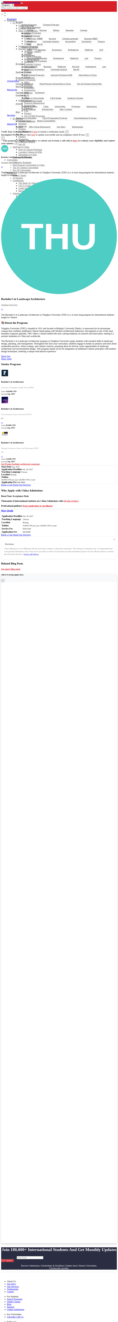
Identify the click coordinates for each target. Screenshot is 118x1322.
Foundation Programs (31, 33)
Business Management (37, 58)
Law (29, 44)
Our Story (61, 127)
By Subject (20, 64)
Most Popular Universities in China (29, 165)
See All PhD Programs (37, 61)
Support (19, 127)
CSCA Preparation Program (54, 118)
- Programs (14, 13)
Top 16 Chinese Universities (25, 167)
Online (30, 30)
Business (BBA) (91, 38)
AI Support (18, 178)
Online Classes (19, 175)
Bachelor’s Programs (30, 36)
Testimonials (77, 127)
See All (21, 144)
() (2, 423)
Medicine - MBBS (35, 38)
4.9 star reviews (71, 501)
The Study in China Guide (32, 98)
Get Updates (7, 1261)
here (35, 132)
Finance (22, 136)
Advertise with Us (15, 1317)
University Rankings (22, 162)
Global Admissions (15, 1309)
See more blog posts (10, 569)
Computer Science (51, 41)
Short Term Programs (31, 27)
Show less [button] (5, 356)
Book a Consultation (46, 120)
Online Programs (29, 24)
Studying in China (21, 147)
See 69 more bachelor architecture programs (20, 464)
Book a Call (7, 485)
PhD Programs (28, 55)
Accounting (70, 41)
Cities (45, 106)
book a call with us (31, 554)
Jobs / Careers (65, 109)
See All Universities (22, 170)
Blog (18, 112)
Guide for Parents (75, 98)
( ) (2, 167)
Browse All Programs (25, 77)
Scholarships (47, 109)
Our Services (13, 1286)
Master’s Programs (29, 47)
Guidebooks (21, 95)
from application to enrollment (38, 506)
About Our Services (22, 485)
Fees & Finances (28, 109)
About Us (12, 124)
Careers (10, 1291)
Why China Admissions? (40, 127)
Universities (12, 160)
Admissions (91, 106)
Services (11, 115)
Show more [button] (6, 359)
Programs (12, 19)
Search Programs (14, 1299)
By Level (19, 22)
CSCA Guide (55, 98)
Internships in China (27, 154)
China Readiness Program (85, 118)
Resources (12, 89)
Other (30, 52)
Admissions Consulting (26, 118)
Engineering (73, 49)
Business (42, 49)
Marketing (31, 41)
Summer (43, 30)
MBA (29, 49)
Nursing (52, 38)
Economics (23, 139)
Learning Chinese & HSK (30, 152)
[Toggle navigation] (22, 3)
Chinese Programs (51, 24)
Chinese (83, 30)
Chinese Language (70, 38)
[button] (7, 511)
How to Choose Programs (30, 149)
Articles (19, 103)
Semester (70, 30)
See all (40, 44)
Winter (56, 30)
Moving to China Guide (31, 101)
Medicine (89, 49)
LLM (101, 49)
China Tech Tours (23, 120)
